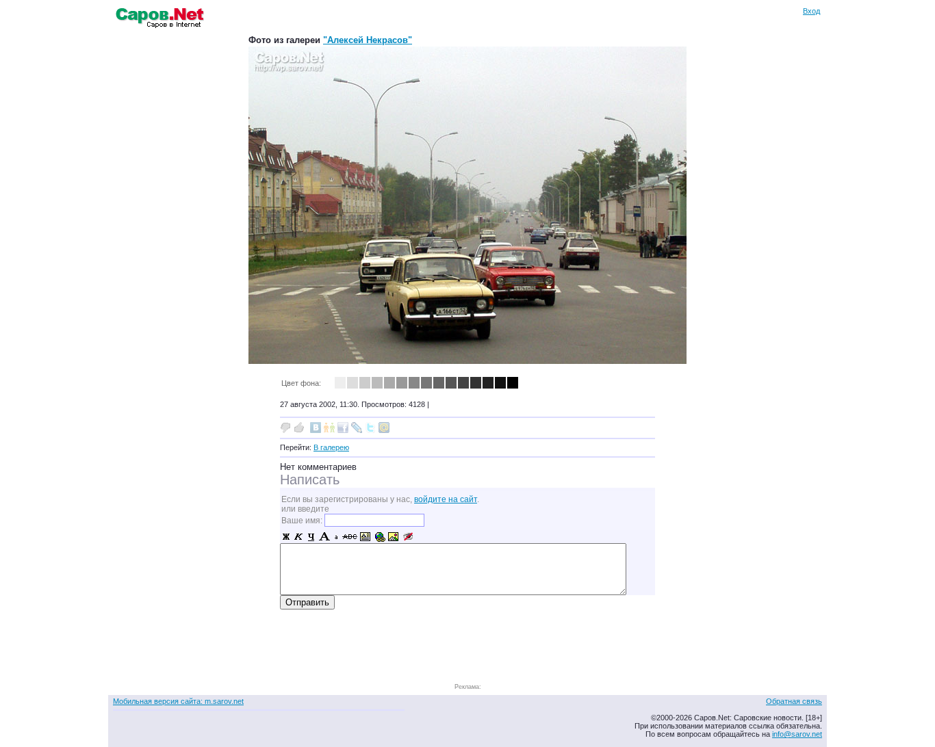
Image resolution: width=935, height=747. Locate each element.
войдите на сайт (445, 499)
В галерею (331, 447)
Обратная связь (794, 701)
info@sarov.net (797, 734)
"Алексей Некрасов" (367, 40)
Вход (811, 11)
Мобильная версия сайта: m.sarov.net (178, 701)
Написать (310, 479)
